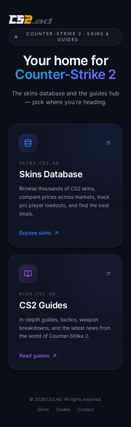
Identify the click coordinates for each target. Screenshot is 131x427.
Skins (43, 409)
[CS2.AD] (30, 20)
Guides (63, 409)
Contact (86, 409)
